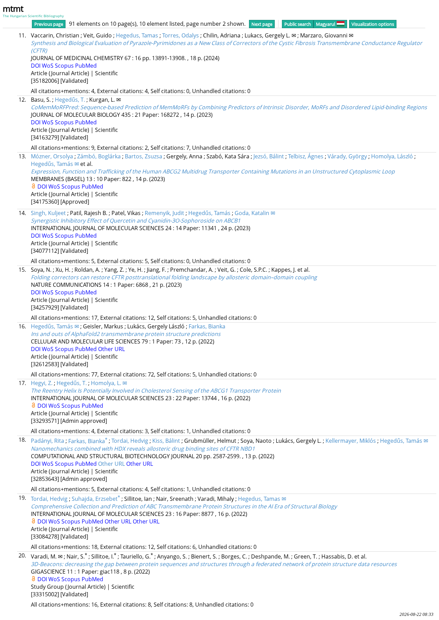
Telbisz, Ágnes (305, 156)
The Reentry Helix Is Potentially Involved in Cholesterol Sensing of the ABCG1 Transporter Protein (156, 390)
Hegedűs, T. (70, 99)
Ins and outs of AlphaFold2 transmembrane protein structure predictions (126, 334)
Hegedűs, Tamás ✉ (55, 164)
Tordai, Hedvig (129, 441)
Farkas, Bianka (207, 326)
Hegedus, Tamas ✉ (262, 499)
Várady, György (347, 156)
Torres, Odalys (180, 35)
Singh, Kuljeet (48, 213)
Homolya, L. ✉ (109, 383)
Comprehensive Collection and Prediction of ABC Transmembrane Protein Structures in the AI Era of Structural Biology (184, 506)
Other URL (111, 349)
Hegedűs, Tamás (209, 213)
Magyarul (325, 24)
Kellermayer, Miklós (350, 441)
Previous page (48, 24)
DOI (36, 65)
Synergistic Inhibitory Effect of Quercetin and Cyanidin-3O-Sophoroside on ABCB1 (135, 220)
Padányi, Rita (47, 441)
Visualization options (373, 24)
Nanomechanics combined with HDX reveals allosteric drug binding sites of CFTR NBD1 (143, 448)
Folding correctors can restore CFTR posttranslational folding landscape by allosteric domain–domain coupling (174, 277)
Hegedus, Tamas (137, 35)
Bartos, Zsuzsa (143, 156)
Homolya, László (392, 156)
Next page (261, 24)
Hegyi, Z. (41, 383)
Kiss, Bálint (166, 441)
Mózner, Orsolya (52, 156)
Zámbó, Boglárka (99, 156)
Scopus (65, 65)
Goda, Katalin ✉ (255, 213)
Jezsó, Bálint (268, 156)
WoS (48, 65)
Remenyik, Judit (164, 213)
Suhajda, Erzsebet (96, 499)
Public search (297, 24)
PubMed (86, 65)
